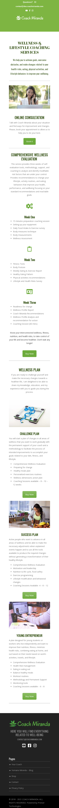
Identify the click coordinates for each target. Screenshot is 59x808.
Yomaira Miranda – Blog (22, 770)
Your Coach (17, 764)
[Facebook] (30, 11)
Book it (29, 141)
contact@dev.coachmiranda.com (29, 6)
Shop (14, 776)
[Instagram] (32, 11)
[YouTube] (26, 11)
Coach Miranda (29, 18)
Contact (15, 782)
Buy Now (29, 353)
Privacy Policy (18, 788)
